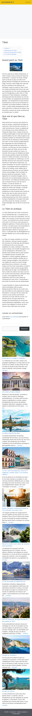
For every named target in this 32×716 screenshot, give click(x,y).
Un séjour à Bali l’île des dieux (11, 433)
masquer (7, 48)
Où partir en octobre (8, 691)
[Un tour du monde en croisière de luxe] (16, 571)
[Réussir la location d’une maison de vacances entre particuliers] (16, 533)
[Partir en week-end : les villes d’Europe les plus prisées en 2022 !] (16, 608)
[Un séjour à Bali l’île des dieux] (16, 421)
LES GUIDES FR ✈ (7, 2)
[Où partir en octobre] (16, 679)
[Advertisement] (16, 21)
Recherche (24, 328)
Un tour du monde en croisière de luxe (13, 581)
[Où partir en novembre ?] (16, 644)
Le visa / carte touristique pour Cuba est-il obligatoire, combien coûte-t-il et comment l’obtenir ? (15, 472)
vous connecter (14, 316)
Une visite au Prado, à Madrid (11, 392)
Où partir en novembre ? (9, 655)
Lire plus (4, 370)
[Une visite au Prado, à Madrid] (16, 381)
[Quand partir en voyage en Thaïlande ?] (16, 346)
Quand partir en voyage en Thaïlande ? (14, 358)
